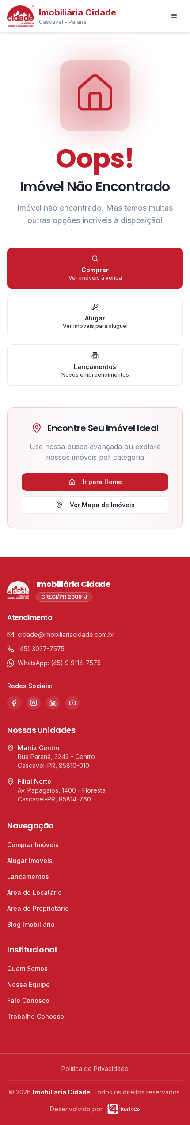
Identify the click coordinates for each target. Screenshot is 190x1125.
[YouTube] (72, 703)
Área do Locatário (34, 892)
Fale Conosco (28, 1000)
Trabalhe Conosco (35, 1016)
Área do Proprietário (38, 908)
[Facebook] (14, 703)
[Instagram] (34, 703)
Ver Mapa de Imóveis (102, 505)
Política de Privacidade (95, 1068)
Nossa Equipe (28, 984)
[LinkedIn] (53, 703)
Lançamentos (28, 876)
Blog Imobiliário (31, 924)
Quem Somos (27, 968)
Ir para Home (102, 481)
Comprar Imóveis (33, 844)
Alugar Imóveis (30, 860)
